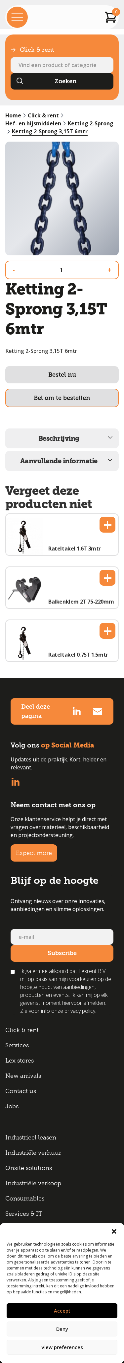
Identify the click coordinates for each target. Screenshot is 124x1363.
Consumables (24, 1198)
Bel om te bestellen (62, 398)
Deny (62, 1329)
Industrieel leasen (30, 1137)
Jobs (12, 1106)
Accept (62, 1310)
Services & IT (23, 1213)
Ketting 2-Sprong (90, 123)
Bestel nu (62, 374)
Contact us (20, 1091)
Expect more (34, 853)
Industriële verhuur (33, 1152)
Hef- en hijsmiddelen (33, 123)
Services (17, 1045)
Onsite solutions (28, 1168)
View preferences (62, 1347)
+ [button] (107, 525)
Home (13, 115)
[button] (114, 1231)
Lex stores (19, 1060)
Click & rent (43, 115)
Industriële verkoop (33, 1183)
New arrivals (23, 1075)
